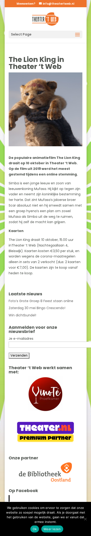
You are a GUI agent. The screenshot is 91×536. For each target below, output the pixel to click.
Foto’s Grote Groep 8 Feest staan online (41, 301)
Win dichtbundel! (22, 315)
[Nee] (85, 519)
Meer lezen (52, 529)
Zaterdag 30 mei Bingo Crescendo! (37, 308)
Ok (35, 529)
